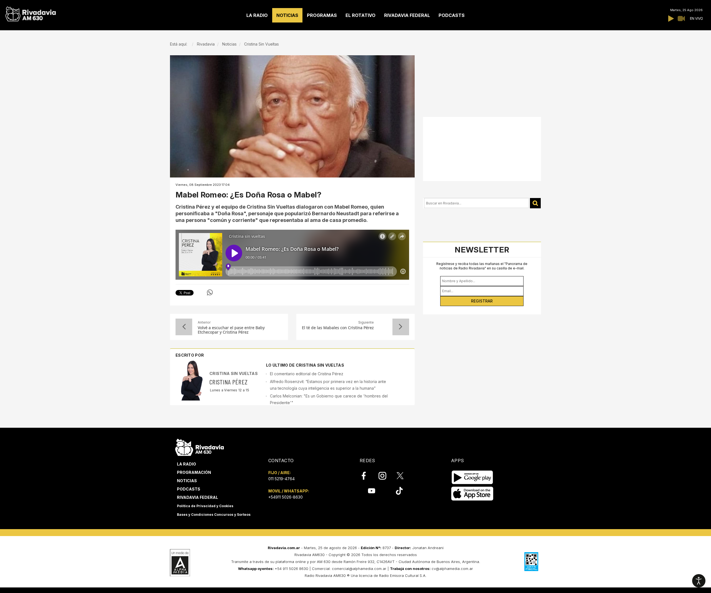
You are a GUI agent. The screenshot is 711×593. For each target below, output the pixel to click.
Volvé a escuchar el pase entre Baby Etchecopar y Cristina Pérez (231, 330)
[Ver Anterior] (184, 327)
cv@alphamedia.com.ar (452, 568)
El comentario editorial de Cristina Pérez (306, 373)
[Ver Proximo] (400, 327)
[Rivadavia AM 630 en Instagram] (385, 476)
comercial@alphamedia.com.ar (359, 568)
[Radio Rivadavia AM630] (30, 12)
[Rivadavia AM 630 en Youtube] (371, 491)
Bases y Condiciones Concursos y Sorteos (214, 514)
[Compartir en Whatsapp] (210, 292)
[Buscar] (535, 203)
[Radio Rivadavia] (199, 446)
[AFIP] (531, 561)
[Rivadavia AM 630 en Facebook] (367, 476)
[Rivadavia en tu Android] (472, 477)
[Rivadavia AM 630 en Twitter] (404, 475)
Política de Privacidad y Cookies (205, 506)
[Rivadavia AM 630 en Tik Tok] (399, 491)
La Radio (186, 464)
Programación (194, 472)
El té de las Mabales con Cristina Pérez (338, 328)
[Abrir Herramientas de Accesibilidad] (698, 580)
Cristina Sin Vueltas (233, 373)
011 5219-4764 (281, 478)
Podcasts (188, 489)
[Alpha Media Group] (180, 562)
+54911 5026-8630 (285, 497)
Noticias (187, 480)
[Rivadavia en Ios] (472, 493)
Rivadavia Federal (197, 497)
